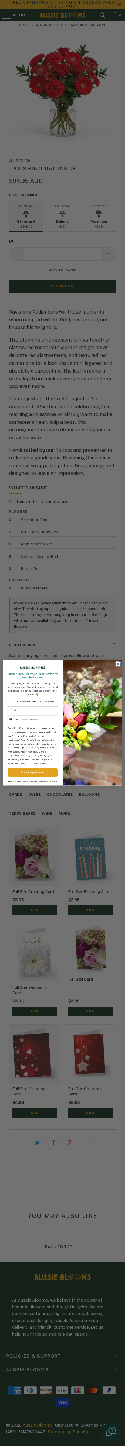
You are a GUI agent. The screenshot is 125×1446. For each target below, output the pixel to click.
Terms (42, 763)
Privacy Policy (27, 763)
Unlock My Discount (33, 772)
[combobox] (13, 719)
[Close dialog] (118, 664)
